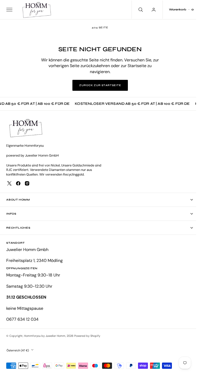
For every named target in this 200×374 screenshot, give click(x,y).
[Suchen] (136, 10)
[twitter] (9, 183)
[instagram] (27, 183)
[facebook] (18, 183)
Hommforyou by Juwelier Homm (44, 336)
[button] (8, 9)
